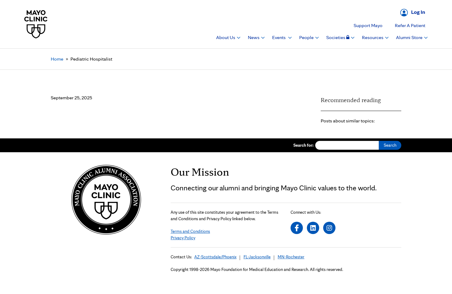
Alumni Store (409, 37)
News (254, 37)
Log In (418, 12)
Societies (336, 37)
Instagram (329, 228)
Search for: (303, 145)
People (307, 37)
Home (57, 59)
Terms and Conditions (190, 231)
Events (279, 37)
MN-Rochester (291, 256)
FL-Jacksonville (257, 256)
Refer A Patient (410, 25)
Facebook (297, 228)
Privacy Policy (183, 237)
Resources (373, 37)
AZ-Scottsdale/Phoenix (215, 256)
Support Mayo (368, 25)
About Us (226, 37)
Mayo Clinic (36, 24)
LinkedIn (313, 228)
